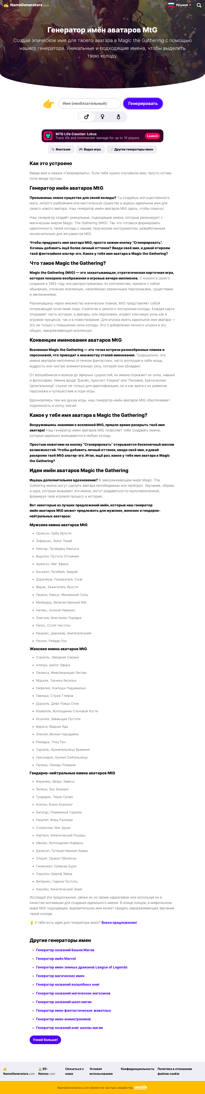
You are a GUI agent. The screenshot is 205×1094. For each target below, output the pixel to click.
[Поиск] (198, 5)
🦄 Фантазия (60, 149)
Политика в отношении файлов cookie (175, 1071)
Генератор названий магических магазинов (73, 993)
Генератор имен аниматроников (63, 1019)
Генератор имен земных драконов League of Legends (82, 967)
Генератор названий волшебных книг (68, 984)
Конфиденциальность (137, 1069)
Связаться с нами (74, 1071)
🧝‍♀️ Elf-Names (46, 1071)
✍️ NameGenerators (19, 1071)
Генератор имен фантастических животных (73, 1010)
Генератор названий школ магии (63, 1002)
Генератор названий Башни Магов (65, 950)
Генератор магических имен (60, 976)
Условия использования (101, 1071)
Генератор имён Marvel (56, 959)
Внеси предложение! (119, 923)
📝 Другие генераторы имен (131, 149)
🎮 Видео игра (90, 149)
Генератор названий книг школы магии (69, 1028)
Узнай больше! (45, 1040)
